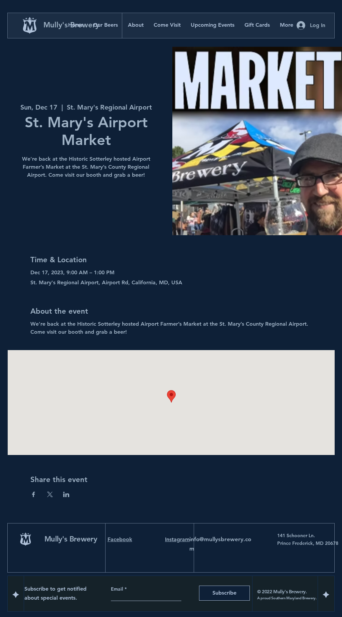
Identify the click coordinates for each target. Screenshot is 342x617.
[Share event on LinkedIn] (66, 494)
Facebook (120, 539)
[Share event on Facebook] (33, 494)
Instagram (177, 539)
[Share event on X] (50, 494)
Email (118, 589)
